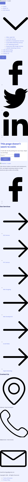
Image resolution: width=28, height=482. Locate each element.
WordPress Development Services (15, 41)
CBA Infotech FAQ (7, 51)
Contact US (6, 53)
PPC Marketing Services (12, 44)
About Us (5, 8)
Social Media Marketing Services (14, 42)
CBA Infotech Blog (8, 50)
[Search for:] (10, 155)
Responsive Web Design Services (14, 46)
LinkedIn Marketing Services (13, 48)
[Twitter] (15, 110)
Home (4, 6)
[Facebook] (15, 85)
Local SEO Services (11, 39)
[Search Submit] (17, 155)
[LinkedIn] (15, 135)
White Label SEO (10, 37)
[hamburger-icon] (2, 3)
